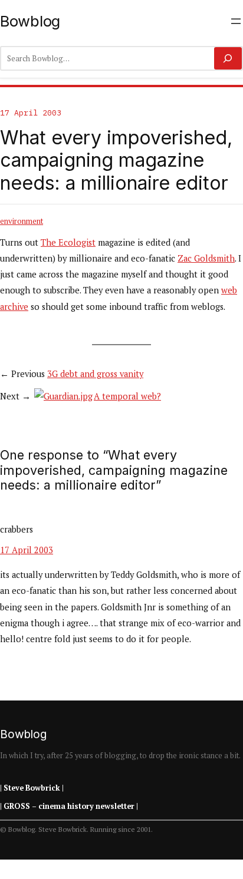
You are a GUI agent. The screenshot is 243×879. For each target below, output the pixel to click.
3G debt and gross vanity (95, 373)
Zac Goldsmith (206, 258)
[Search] (228, 58)
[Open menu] (236, 21)
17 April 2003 (26, 550)
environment (21, 221)
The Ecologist (68, 242)
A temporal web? (127, 396)
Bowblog (30, 21)
